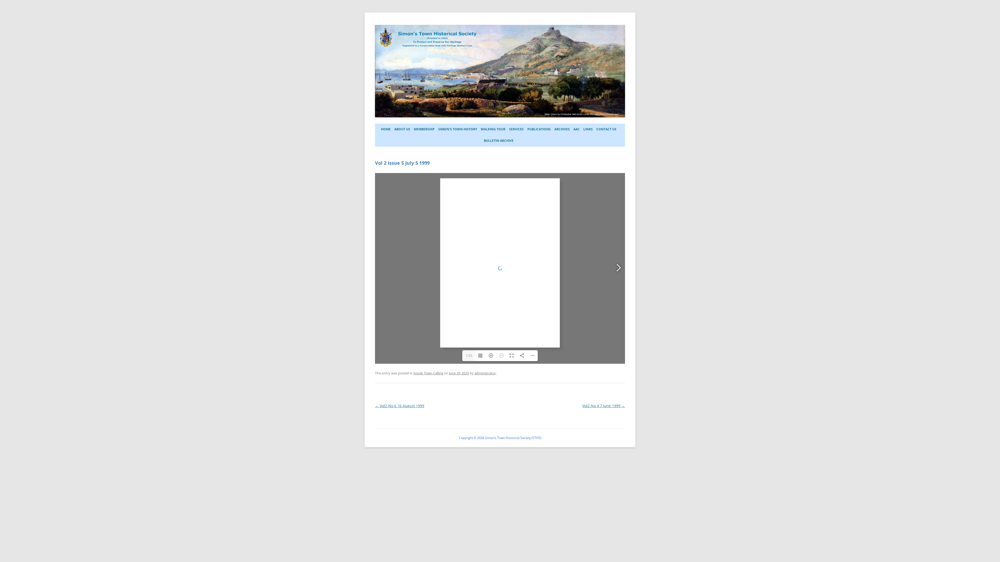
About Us (402, 129)
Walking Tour (493, 129)
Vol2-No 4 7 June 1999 (603, 405)
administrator (485, 373)
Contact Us (606, 129)
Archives (562, 129)
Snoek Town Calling (428, 373)
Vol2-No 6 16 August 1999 (399, 405)
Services (516, 129)
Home (386, 129)
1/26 (469, 355)
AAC (576, 129)
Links (588, 129)
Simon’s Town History (457, 129)
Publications (539, 129)
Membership (424, 129)
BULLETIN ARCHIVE (499, 140)
